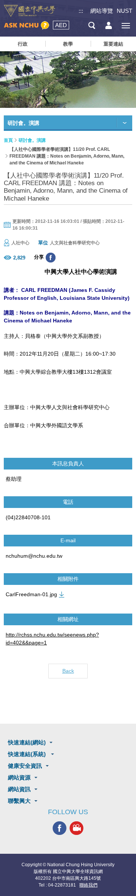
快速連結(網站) (27, 742)
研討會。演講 (32, 140)
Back (68, 671)
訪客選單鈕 (108, 25)
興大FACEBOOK (59, 828)
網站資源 (19, 777)
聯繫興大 (19, 801)
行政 (23, 44)
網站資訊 (19, 789)
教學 (68, 44)
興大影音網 (76, 828)
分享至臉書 (51, 257)
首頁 (8, 140)
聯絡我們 (88, 885)
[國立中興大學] (29, 11)
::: (81, 11)
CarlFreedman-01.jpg (31, 594)
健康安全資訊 (25, 766)
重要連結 (113, 44)
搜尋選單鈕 (91, 25)
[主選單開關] (125, 25)
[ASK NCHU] (26, 25)
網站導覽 (101, 11)
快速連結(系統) (27, 754)
